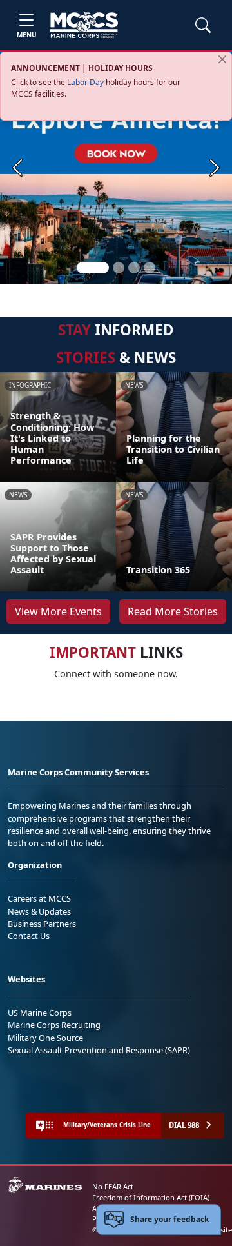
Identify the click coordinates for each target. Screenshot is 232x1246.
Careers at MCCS (39, 898)
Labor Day (85, 82)
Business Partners (42, 923)
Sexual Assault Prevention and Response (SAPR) (99, 1050)
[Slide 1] (93, 267)
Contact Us (29, 936)
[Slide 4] (149, 267)
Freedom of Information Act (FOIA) (150, 1197)
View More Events (58, 611)
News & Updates (39, 911)
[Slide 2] (118, 267)
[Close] (222, 59)
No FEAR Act (112, 1186)
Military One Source (45, 1037)
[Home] (84, 25)
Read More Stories (173, 611)
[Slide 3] (134, 267)
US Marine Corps (40, 1012)
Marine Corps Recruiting (54, 1025)
